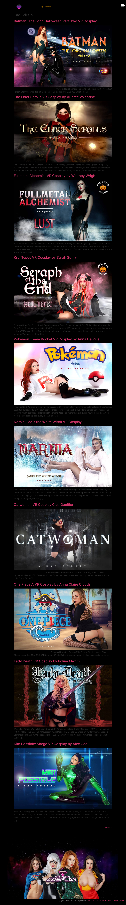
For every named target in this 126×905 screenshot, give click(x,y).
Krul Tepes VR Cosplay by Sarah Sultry (45, 257)
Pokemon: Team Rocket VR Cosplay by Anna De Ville (56, 339)
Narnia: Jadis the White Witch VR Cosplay (48, 422)
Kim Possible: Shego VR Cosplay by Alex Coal (51, 744)
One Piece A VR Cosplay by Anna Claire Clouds (52, 584)
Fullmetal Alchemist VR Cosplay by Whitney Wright (55, 176)
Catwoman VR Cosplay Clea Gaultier (43, 505)
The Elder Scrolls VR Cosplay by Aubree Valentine (54, 97)
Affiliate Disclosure (95, 900)
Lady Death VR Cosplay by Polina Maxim (47, 661)
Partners (109, 900)
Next (108, 827)
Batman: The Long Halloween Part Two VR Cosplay (55, 21)
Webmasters (119, 900)
